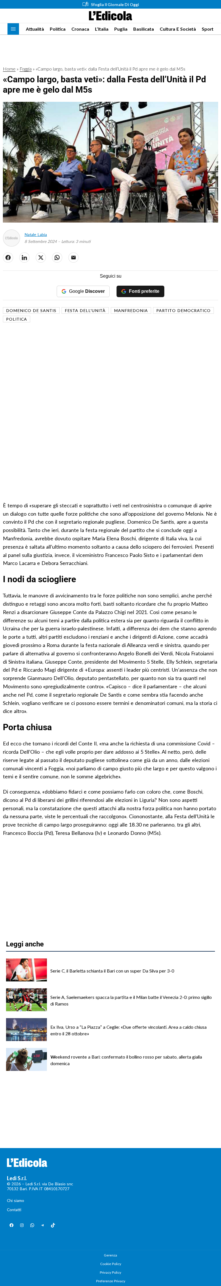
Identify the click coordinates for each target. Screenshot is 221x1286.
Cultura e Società (178, 29)
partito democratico (183, 310)
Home (9, 68)
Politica (58, 29)
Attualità (35, 29)
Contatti (14, 1209)
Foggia (26, 68)
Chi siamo (15, 1200)
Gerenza (110, 1255)
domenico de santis (31, 310)
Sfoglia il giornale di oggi (115, 4)
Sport (208, 29)
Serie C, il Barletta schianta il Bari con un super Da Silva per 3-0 (112, 970)
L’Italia (101, 29)
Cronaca (80, 29)
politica (16, 319)
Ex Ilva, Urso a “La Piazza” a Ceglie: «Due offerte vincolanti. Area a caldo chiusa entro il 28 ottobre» (128, 1030)
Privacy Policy (110, 1272)
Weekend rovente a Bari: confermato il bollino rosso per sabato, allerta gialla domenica (126, 1060)
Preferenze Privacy (110, 1281)
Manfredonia (131, 310)
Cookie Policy (110, 1264)
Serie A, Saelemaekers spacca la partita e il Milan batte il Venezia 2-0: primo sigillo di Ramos (131, 1000)
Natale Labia (35, 234)
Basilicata (143, 29)
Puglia (120, 29)
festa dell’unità (85, 310)
